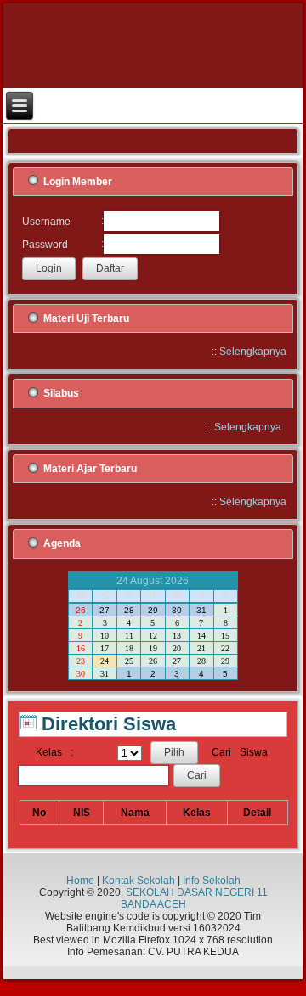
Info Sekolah (212, 880)
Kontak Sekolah (138, 880)
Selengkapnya (252, 351)
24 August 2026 (152, 581)
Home (80, 880)
